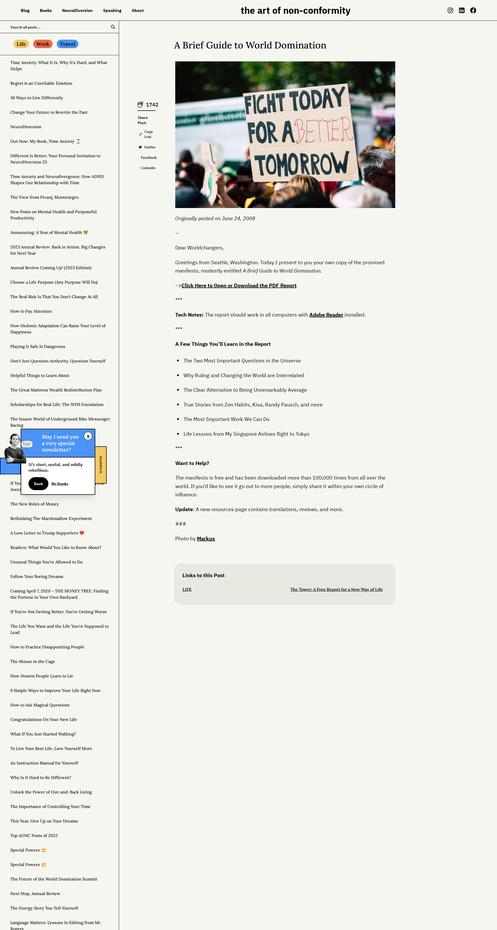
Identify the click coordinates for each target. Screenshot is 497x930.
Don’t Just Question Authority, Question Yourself (58, 360)
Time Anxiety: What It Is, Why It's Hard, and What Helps (58, 65)
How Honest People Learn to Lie (41, 675)
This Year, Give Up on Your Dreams (44, 821)
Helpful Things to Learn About (39, 375)
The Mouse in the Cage (32, 661)
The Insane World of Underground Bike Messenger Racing (60, 422)
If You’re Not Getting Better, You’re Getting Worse (58, 611)
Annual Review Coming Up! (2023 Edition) (50, 267)
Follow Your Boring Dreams (36, 576)
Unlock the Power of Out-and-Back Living (51, 792)
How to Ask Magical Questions (40, 704)
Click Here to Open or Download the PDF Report (239, 285)
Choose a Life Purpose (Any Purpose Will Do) (54, 282)
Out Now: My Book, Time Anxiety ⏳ (45, 141)
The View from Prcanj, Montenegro (44, 197)
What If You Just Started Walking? (43, 733)
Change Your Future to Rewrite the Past (48, 112)
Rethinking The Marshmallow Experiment (51, 518)
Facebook (148, 157)
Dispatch (101, 465)
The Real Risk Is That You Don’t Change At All (54, 296)
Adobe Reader (326, 314)
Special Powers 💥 (28, 850)
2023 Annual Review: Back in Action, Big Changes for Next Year (57, 250)
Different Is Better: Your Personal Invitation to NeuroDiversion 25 (55, 158)
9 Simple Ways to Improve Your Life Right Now (55, 690)
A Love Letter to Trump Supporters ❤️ (47, 532)
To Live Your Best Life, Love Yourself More (51, 748)
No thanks (60, 483)
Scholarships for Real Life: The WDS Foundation (57, 404)
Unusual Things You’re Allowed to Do (46, 561)
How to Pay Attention (31, 311)
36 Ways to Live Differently (36, 97)
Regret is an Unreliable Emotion (41, 83)
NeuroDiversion (25, 126)
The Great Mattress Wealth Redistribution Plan (56, 389)
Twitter (150, 147)
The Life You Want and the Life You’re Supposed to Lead (59, 629)
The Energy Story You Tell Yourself (44, 908)
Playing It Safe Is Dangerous (37, 346)
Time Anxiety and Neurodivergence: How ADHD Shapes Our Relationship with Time (57, 179)
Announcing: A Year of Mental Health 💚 (49, 232)
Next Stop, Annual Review (35, 893)
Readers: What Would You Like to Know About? (55, 547)
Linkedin (148, 168)
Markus (206, 538)
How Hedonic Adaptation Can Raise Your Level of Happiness (58, 328)
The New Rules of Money (34, 503)
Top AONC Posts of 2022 (34, 835)
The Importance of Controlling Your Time (50, 806)
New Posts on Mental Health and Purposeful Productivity (53, 214)
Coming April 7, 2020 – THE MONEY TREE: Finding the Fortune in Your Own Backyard (59, 594)
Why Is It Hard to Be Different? (40, 777)
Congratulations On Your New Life (43, 719)
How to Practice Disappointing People (47, 646)
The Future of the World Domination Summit (53, 879)
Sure (38, 483)
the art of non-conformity (295, 10)
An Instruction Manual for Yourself (44, 763)
